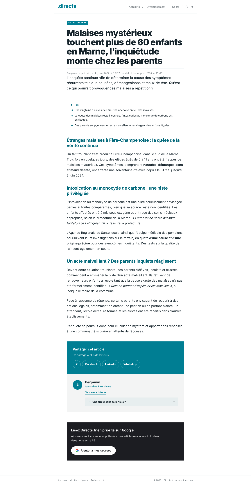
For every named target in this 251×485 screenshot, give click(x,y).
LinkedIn (110, 364)
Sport (175, 6)
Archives (95, 480)
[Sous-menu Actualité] (142, 7)
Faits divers (77, 23)
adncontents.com (184, 480)
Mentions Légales (79, 480)
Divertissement (156, 6)
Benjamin (72, 73)
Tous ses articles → (95, 392)
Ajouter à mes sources (96, 450)
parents (129, 270)
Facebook (91, 364)
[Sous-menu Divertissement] (168, 7)
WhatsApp (130, 364)
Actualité (134, 6)
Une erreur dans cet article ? (109, 401)
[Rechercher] (186, 6)
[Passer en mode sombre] (192, 6)
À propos (62, 480)
